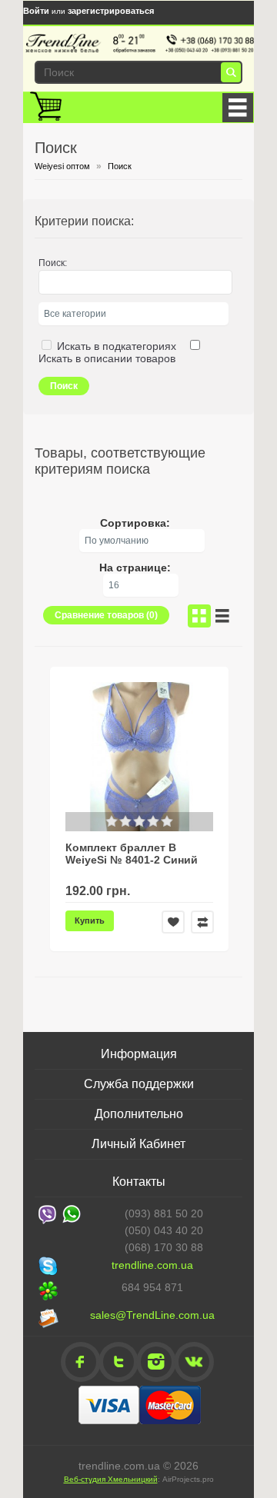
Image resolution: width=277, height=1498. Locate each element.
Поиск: (52, 263)
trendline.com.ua (152, 1265)
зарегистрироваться (111, 10)
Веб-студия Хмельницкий (111, 1479)
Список (222, 615)
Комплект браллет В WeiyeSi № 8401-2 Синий (131, 853)
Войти (36, 10)
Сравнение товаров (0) (106, 615)
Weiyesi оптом (62, 166)
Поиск (120, 166)
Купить (90, 920)
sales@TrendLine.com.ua (152, 1315)
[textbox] (135, 72)
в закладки (173, 922)
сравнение (202, 922)
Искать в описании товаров (106, 358)
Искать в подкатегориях (116, 346)
